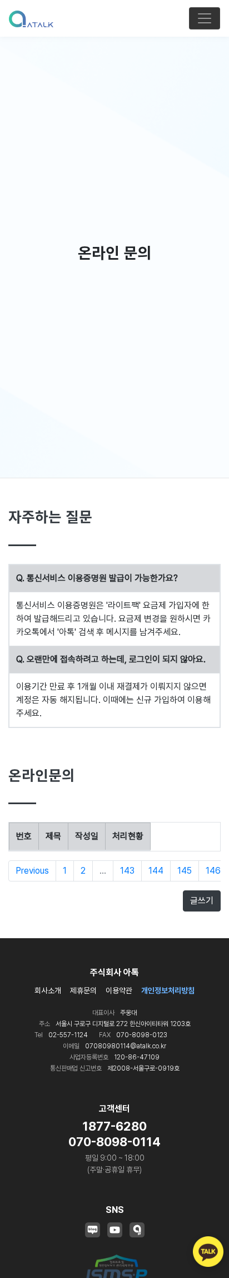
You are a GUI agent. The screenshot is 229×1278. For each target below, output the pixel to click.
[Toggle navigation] (204, 18)
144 (155, 870)
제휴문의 (83, 990)
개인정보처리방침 (168, 990)
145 (184, 870)
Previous (32, 870)
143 (127, 870)
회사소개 (47, 990)
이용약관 (119, 990)
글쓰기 (201, 900)
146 (213, 870)
